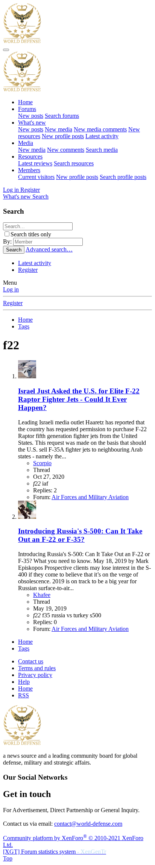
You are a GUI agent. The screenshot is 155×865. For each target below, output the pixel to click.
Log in (11, 289)
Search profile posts (123, 177)
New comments (65, 149)
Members (29, 170)
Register (28, 270)
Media (25, 143)
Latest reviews (35, 163)
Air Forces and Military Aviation (90, 497)
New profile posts (63, 136)
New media (58, 129)
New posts (30, 116)
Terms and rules (37, 668)
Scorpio (42, 463)
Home (25, 102)
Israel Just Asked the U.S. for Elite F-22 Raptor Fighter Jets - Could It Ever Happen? (79, 399)
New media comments (100, 129)
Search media (102, 149)
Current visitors (36, 177)
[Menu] (6, 50)
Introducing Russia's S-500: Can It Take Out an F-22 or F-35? (80, 535)
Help (24, 681)
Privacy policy (35, 675)
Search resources (74, 163)
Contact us (30, 661)
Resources (30, 156)
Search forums (62, 116)
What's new (32, 122)
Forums (27, 109)
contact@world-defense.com (88, 823)
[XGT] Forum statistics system (54, 851)
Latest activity (102, 136)
